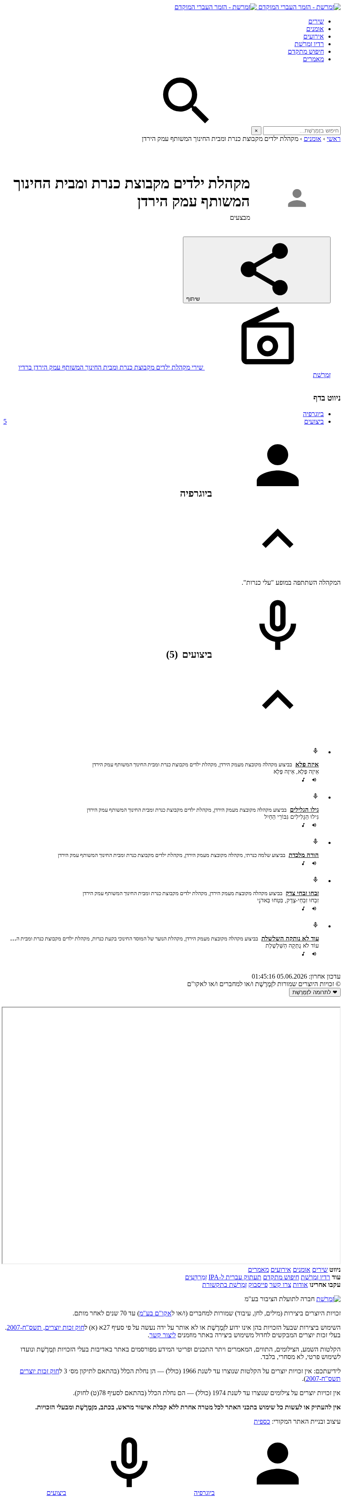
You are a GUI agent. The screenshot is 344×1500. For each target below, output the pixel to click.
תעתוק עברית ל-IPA (234, 1277)
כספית (262, 1421)
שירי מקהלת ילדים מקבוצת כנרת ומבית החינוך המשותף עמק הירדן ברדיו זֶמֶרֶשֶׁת (174, 371)
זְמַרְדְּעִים (196, 1277)
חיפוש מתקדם (306, 51)
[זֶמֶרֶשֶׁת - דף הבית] (328, 1298)
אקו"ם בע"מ (155, 1313)
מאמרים (313, 58)
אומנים (315, 28)
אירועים (313, 36)
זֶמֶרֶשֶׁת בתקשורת (224, 1284)
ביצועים (163, 421)
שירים (316, 21)
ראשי (334, 138)
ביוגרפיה (313, 413)
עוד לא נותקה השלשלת (290, 938)
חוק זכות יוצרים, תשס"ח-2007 (45, 1327)
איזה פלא (307, 764)
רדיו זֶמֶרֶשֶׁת (309, 43)
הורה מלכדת (304, 855)
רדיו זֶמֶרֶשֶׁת (315, 1277)
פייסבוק (258, 1284)
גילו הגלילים (304, 809)
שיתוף (193, 299)
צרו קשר (280, 1284)
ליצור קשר (162, 1335)
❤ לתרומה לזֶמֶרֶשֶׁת (314, 992)
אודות (300, 1284)
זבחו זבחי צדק (302, 893)
